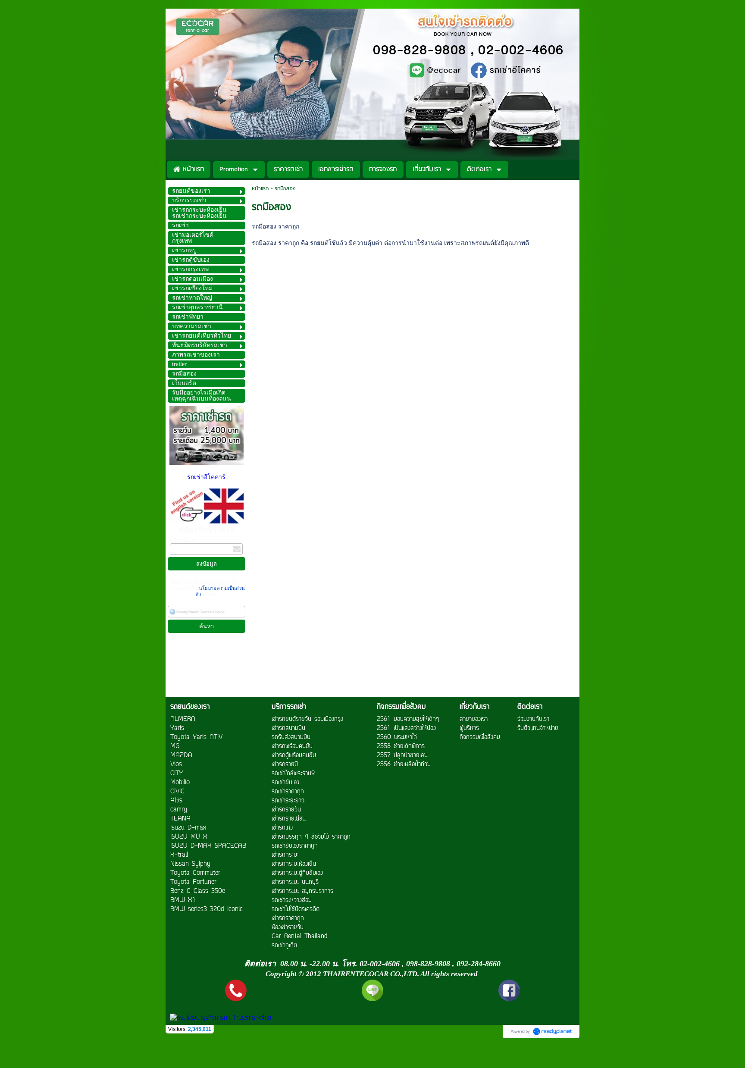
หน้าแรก (260, 188)
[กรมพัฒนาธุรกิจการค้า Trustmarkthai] (219, 1018)
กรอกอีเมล (183, 540)
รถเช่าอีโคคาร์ (206, 477)
